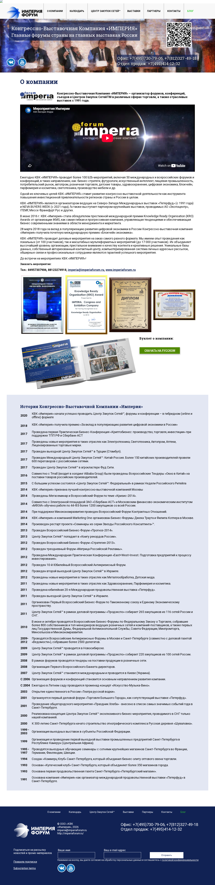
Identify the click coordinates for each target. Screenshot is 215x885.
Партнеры (153, 11)
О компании (55, 11)
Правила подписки (25, 861)
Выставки (133, 11)
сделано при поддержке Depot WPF (22, 883)
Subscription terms (24, 868)
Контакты (173, 11)
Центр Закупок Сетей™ (105, 11)
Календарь (77, 11)
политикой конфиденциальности (180, 860)
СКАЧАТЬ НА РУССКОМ (159, 350)
